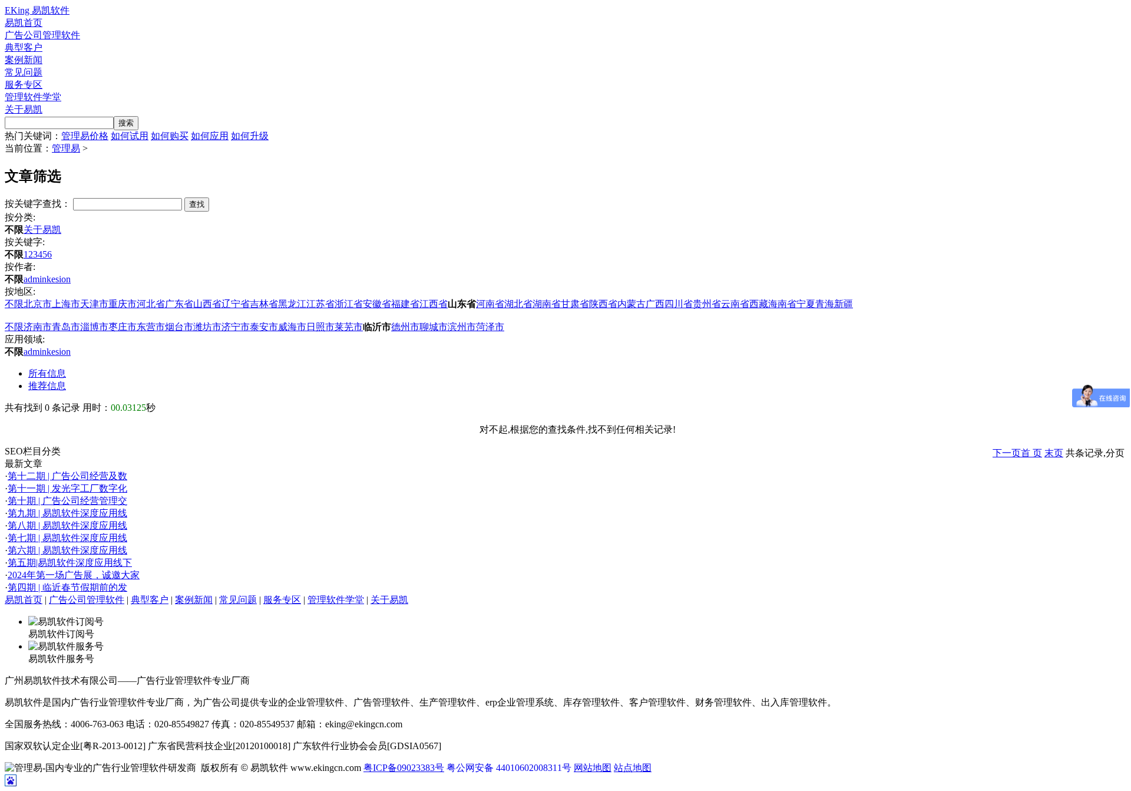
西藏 (758, 304)
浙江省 (349, 304)
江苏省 (320, 304)
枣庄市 (122, 327)
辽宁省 (235, 304)
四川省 (678, 304)
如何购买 (169, 136)
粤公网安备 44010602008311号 (509, 768)
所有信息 (47, 373)
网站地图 (592, 768)
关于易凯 (23, 109)
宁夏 (805, 304)
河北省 (151, 304)
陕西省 (603, 304)
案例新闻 (23, 60)
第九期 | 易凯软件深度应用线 (67, 513)
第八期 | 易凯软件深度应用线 (67, 525)
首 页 (1031, 453)
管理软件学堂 (33, 97)
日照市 (320, 327)
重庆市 (122, 304)
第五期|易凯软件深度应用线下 (70, 563)
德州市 (405, 327)
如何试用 (129, 136)
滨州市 (462, 327)
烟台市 (179, 327)
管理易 (66, 148)
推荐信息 (47, 386)
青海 (824, 304)
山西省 (207, 304)
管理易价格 (84, 136)
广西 (655, 304)
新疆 (843, 304)
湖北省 (518, 304)
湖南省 (547, 304)
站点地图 (633, 768)
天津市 (94, 304)
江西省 (433, 304)
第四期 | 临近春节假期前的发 (67, 587)
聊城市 (433, 327)
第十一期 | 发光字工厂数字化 (67, 488)
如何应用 (210, 136)
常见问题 (23, 72)
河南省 (490, 304)
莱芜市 (349, 327)
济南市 (38, 327)
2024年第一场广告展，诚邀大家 (74, 575)
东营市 (151, 327)
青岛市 (66, 327)
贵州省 (707, 304)
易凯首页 (23, 23)
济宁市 (235, 327)
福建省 (405, 304)
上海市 (66, 304)
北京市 (38, 304)
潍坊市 (207, 327)
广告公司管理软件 (42, 35)
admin (35, 279)
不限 (14, 304)
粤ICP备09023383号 (403, 768)
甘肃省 (575, 304)
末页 (1053, 453)
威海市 (292, 327)
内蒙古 (631, 304)
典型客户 (23, 47)
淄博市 (94, 327)
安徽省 (377, 304)
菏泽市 (490, 327)
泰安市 (264, 327)
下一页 (1007, 453)
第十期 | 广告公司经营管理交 (67, 501)
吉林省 (264, 304)
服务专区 (23, 85)
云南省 (735, 304)
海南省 (782, 304)
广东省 (179, 304)
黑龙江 (292, 304)
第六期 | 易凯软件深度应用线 (67, 550)
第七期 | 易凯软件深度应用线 (67, 538)
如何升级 (250, 136)
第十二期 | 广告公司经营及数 (67, 476)
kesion (59, 279)
